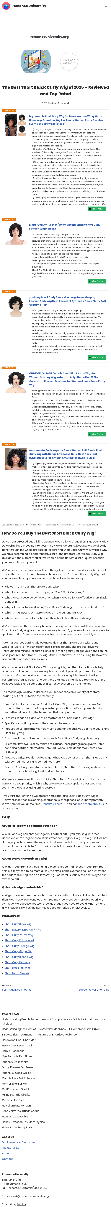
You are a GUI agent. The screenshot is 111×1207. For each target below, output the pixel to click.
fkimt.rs (21, 1204)
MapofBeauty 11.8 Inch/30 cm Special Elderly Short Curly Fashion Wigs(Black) (64, 226)
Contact (7, 1159)
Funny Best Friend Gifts (16, 1094)
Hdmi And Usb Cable (15, 1116)
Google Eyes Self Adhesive (18, 1078)
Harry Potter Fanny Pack (17, 1127)
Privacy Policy (10, 1148)
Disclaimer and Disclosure (18, 1142)
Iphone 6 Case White (15, 1062)
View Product (98, 208)
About (6, 1153)
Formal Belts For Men (15, 1084)
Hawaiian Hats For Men (16, 1105)
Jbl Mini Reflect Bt (13, 1051)
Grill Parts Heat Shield (15, 1089)
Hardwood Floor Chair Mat (19, 1040)
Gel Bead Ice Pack (13, 1100)
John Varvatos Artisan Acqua (20, 1111)
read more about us (91, 804)
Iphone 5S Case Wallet (16, 1073)
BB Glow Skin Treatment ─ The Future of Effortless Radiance (39, 1034)
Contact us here (52, 804)
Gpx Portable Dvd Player (17, 1056)
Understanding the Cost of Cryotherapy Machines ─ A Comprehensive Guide (51, 1029)
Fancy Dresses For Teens (17, 1067)
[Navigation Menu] (106, 6)
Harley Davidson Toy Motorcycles (23, 1122)
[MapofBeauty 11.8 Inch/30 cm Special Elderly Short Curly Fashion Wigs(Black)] (16, 234)
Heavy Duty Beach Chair (17, 1045)
